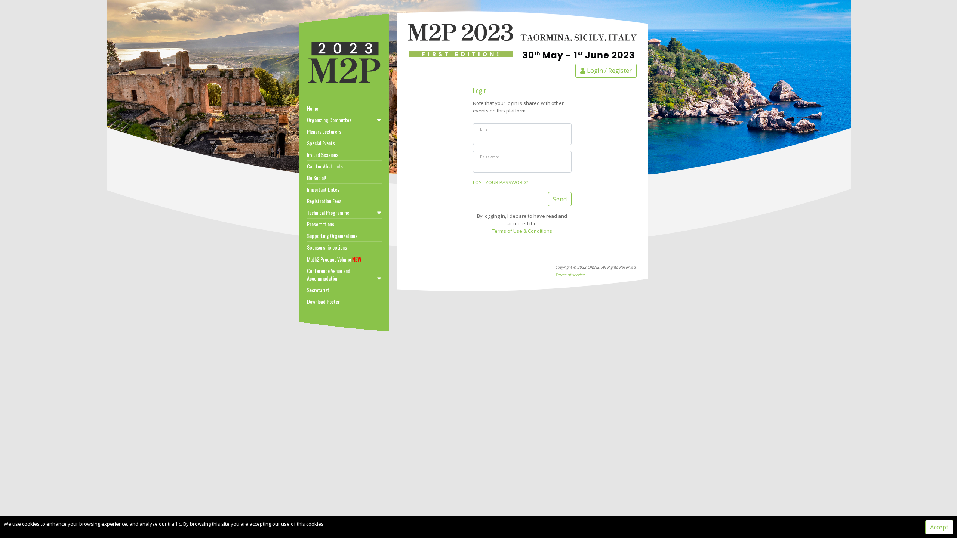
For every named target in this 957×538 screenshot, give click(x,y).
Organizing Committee (329, 120)
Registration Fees (324, 201)
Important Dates (323, 189)
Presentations (320, 224)
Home (312, 108)
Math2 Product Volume (334, 259)
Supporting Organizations (332, 235)
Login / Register (608, 71)
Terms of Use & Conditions (522, 231)
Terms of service (570, 274)
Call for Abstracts (325, 166)
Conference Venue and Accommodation (328, 274)
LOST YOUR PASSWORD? (500, 182)
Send (560, 199)
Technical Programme (328, 212)
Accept (939, 527)
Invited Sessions (322, 154)
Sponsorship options (327, 247)
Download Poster (323, 301)
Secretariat (318, 290)
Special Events (321, 143)
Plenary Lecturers (324, 131)
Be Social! (316, 178)
